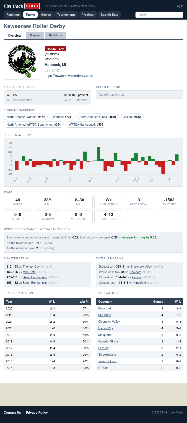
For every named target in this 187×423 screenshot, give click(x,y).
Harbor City (105, 328)
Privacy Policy (37, 412)
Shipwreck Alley (141, 266)
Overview (14, 35)
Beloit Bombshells (35, 277)
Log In (179, 6)
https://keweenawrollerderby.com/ (69, 75)
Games (46, 14)
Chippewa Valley (109, 321)
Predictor (88, 14)
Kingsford (139, 282)
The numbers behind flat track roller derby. (69, 6)
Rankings (13, 14)
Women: (62, 116)
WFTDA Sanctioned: (86, 124)
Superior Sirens (108, 341)
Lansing (137, 277)
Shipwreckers (107, 354)
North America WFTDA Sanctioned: (34, 124)
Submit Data (109, 14)
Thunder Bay (31, 266)
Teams (30, 14)
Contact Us (12, 412)
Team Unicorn (107, 361)
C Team (103, 367)
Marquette (105, 334)
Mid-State (29, 272)
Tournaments (66, 14)
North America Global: (97, 116)
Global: (132, 116)
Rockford (135, 272)
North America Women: (26, 116)
